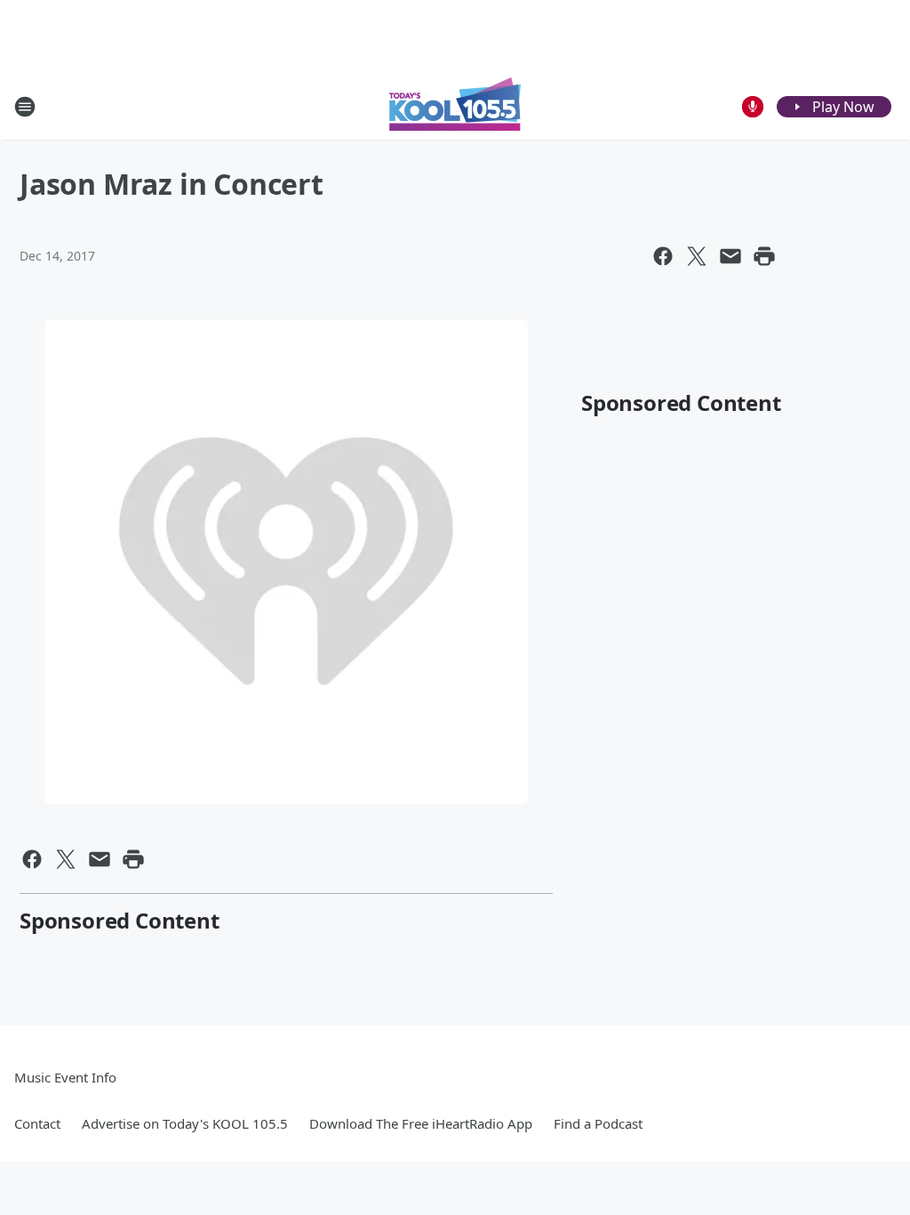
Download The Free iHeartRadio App (420, 1123)
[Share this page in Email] (730, 256)
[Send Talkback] (752, 106)
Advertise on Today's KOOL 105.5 (185, 1123)
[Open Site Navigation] (25, 106)
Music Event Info (65, 1077)
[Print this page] (764, 256)
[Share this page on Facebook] (663, 256)
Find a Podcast (598, 1123)
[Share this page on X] (696, 256)
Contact (37, 1123)
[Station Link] (455, 106)
